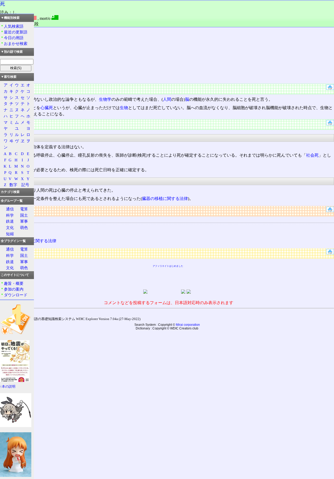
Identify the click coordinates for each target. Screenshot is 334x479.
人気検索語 (13, 26)
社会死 (312, 155)
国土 (24, 215)
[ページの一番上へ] (330, 88)
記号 (25, 184)
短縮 (10, 234)
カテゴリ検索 (10, 191)
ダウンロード (15, 295)
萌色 (24, 227)
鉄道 (10, 221)
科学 (10, 215)
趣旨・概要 (13, 283)
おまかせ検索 (15, 43)
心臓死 (46, 107)
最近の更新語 (15, 32)
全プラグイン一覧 (13, 241)
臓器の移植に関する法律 (165, 198)
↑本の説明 (7, 386)
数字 (13, 184)
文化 (10, 227)
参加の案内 (13, 289)
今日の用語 (13, 38)
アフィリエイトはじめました (168, 266)
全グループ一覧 (12, 200)
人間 (167, 99)
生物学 (105, 99)
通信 (10, 209)
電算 (24, 209)
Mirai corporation (188, 325)
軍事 (24, 221)
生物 (124, 107)
